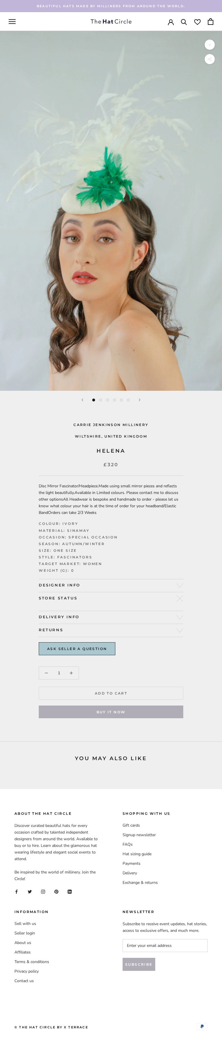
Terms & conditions (31, 961)
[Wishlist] (197, 21)
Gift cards (131, 825)
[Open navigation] (12, 21)
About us (22, 942)
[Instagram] (43, 891)
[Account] (171, 22)
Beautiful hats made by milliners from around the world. (111, 6)
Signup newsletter (139, 835)
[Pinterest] (56, 891)
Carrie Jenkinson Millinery (110, 425)
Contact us (24, 981)
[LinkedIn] (70, 891)
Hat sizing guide (137, 854)
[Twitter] (30, 891)
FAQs (128, 844)
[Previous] (82, 400)
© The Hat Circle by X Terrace (51, 1027)
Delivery (130, 873)
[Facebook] (16, 891)
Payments (131, 863)
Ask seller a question (77, 649)
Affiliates (22, 952)
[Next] (139, 400)
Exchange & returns (140, 882)
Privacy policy (26, 971)
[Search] (184, 21)
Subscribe (139, 964)
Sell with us (25, 923)
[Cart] (210, 21)
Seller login (24, 933)
